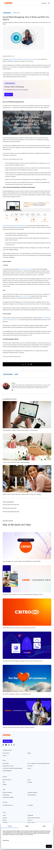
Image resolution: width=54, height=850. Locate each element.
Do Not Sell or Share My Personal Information (12, 768)
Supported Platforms (32, 794)
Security (29, 768)
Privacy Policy (6, 763)
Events (29, 779)
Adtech (16, 374)
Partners (29, 753)
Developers (30, 782)
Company (5, 817)
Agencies (5, 755)
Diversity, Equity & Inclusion (34, 817)
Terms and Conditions (7, 792)
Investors (4, 820)
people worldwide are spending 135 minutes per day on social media (22, 59)
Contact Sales (43, 3)
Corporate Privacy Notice (8, 765)
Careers (4, 815)
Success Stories (6, 753)
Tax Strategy (30, 805)
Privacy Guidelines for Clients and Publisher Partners (39, 763)
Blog (4, 782)
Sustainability (30, 815)
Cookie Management (7, 770)
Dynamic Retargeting (10, 83)
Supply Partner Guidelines (8, 797)
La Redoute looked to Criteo (25, 269)
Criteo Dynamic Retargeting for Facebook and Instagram (14, 225)
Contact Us (30, 820)
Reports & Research (7, 779)
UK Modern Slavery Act (8, 805)
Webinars (5, 784)
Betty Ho (13, 383)
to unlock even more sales (24, 296)
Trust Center (30, 765)
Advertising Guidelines (32, 792)
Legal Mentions (6, 794)
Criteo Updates (6, 12)
